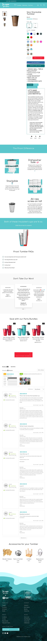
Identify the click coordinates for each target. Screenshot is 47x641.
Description (30, 84)
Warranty (26, 609)
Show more (23, 537)
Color (31, 30)
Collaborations (27, 622)
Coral (38, 42)
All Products (4, 609)
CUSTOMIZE (36, 62)
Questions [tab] (13, 366)
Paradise (28, 34)
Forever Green (28, 37)
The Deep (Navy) (31, 34)
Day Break (28, 49)
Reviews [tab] (5, 366)
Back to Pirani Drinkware (23, 355)
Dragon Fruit (41, 42)
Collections (24, 5)
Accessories (4, 607)
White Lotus (31, 54)
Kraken (38, 34)
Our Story (30, 5)
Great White (34, 34)
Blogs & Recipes (5, 620)
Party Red (31, 37)
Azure (28, 42)
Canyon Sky (28, 54)
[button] (32, 19)
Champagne (28, 45)
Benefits (36, 84)
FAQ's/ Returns (27, 607)
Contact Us (26, 605)
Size (29, 21)
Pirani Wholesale (27, 618)
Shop (15, 4)
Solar (31, 45)
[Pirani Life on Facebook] (5, 633)
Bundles (19, 5)
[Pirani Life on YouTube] (7, 633)
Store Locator (26, 617)
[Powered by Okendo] (7, 370)
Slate (41, 34)
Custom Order (26, 620)
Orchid (31, 42)
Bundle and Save (35, 65)
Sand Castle (31, 49)
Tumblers (4, 605)
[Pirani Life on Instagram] (3, 633)
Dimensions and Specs (32, 87)
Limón (34, 42)
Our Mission (4, 617)
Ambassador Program (6, 622)
